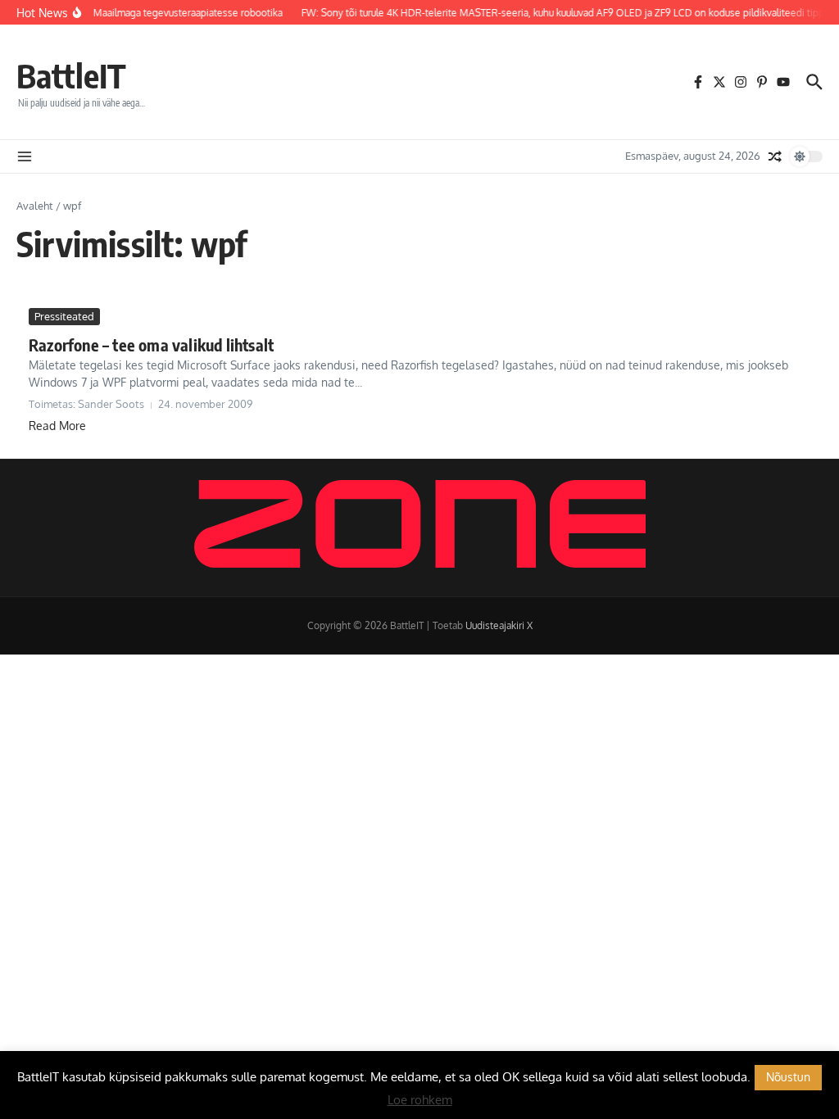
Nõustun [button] (788, 1077)
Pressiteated (64, 316)
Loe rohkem (420, 1100)
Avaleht (34, 205)
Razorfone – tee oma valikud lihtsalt (151, 344)
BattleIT (71, 75)
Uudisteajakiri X (499, 625)
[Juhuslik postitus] (775, 156)
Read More (57, 426)
